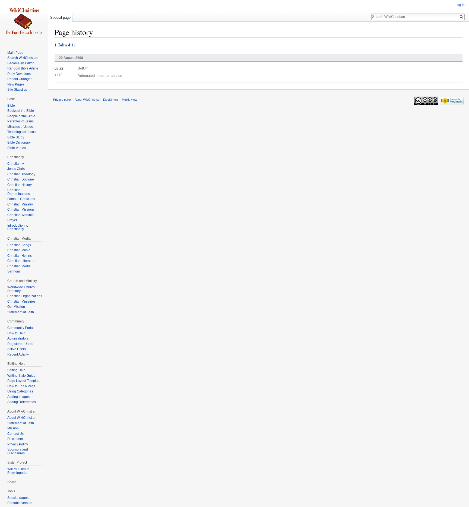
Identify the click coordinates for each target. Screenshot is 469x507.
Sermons (14, 271)
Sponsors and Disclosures (17, 451)
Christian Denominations (18, 192)
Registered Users (20, 344)
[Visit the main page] (24, 21)
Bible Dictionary (19, 142)
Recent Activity (18, 354)
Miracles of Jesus (20, 127)
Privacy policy (62, 99)
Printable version (19, 503)
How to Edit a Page (21, 386)
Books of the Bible (20, 111)
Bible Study (15, 137)
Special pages (17, 498)
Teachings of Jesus (21, 132)
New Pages (15, 84)
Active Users (16, 349)
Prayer (12, 220)
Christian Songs (19, 245)
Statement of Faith (20, 312)
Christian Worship (20, 215)
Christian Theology (21, 174)
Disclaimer (15, 439)
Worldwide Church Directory (21, 289)
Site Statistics (17, 89)
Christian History (19, 185)
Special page (60, 17)
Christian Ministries (21, 301)
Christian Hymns (19, 256)
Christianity (15, 164)
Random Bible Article (22, 68)
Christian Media (19, 266)
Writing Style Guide (21, 376)
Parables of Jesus (20, 121)
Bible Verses (16, 148)
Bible (11, 105)
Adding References (21, 402)
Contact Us (15, 434)
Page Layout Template (23, 381)
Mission (13, 428)
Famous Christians (21, 199)
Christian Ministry (20, 204)
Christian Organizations (24, 296)
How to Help (16, 333)
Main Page (15, 53)
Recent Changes (19, 79)
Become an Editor (20, 63)
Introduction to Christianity (17, 227)
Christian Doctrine (20, 179)
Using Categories (20, 391)
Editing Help (16, 370)
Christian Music (18, 250)
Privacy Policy (17, 444)
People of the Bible (21, 116)
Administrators (17, 338)
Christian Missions (20, 209)
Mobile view (129, 99)
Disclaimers (111, 99)
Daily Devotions (19, 74)
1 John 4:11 (65, 45)
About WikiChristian (21, 418)
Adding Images (18, 397)
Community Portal (20, 328)
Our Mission (16, 307)
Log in (460, 5)
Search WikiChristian (22, 58)
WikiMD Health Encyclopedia (18, 471)
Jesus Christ (16, 169)
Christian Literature (21, 261)
